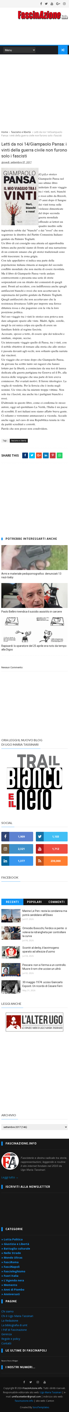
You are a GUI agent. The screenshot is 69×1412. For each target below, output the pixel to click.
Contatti (6, 1343)
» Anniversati (10, 1294)
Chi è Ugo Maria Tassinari (17, 1316)
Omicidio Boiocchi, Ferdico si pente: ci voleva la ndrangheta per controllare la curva (44, 932)
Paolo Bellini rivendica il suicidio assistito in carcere (31, 611)
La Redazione (9, 1320)
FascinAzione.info (32, 1388)
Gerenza (6, 1334)
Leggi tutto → (9, 1177)
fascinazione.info (24, 1400)
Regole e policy (10, 1339)
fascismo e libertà (21, 132)
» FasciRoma (10, 1262)
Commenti (56, 902)
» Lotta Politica (12, 1239)
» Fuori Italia (9, 1276)
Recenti (12, 902)
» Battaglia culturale (15, 1248)
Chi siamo (7, 1311)
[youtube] (52, 3)
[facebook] (41, 3)
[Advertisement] (34, 91)
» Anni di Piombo (12, 1289)
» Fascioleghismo (13, 1271)
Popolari (34, 902)
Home (4, 132)
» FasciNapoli (10, 1267)
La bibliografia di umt (14, 1325)
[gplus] (58, 3)
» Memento (9, 1285)
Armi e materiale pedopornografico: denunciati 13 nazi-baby (31, 575)
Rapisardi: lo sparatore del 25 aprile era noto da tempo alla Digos (34, 647)
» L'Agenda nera (12, 1280)
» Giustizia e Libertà (15, 1244)
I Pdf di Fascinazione (14, 1330)
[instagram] (64, 3)
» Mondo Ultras (11, 1257)
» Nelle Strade (11, 1253)
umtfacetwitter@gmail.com (26, 1396)
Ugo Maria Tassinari (51, 1392)
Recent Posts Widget (9, 1361)
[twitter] (46, 3)
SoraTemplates (41, 1407)
